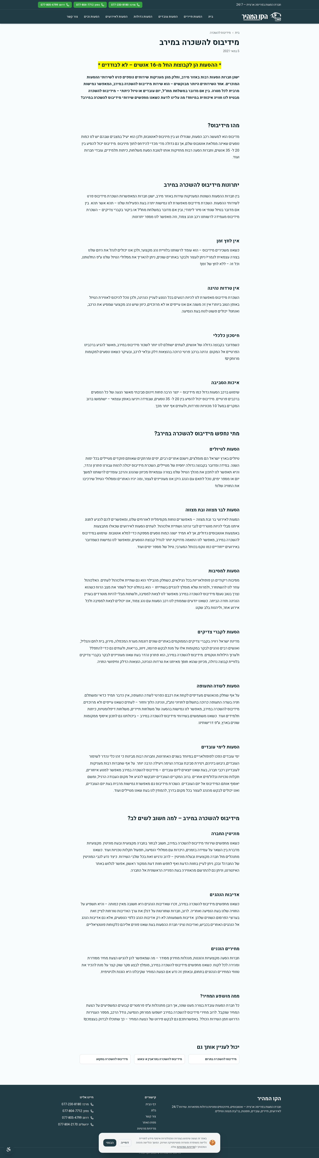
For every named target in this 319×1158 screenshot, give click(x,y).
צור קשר (72, 16)
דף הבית (151, 1104)
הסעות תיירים (193, 16)
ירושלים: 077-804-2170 (73, 1124)
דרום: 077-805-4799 (53, 5)
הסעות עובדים (168, 16)
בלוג (153, 1110)
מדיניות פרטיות (146, 1128)
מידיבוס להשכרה (220, 32)
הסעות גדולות (143, 16)
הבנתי (110, 1142)
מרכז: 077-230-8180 (123, 5)
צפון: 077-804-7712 (88, 5)
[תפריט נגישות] (8, 1149)
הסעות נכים (91, 16)
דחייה (125, 1142)
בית (210, 16)
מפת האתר (149, 1122)
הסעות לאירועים (116, 16)
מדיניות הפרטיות (186, 1147)
